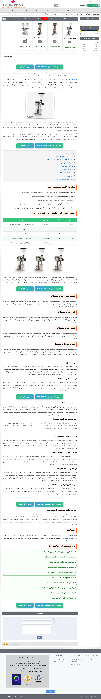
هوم (90, 48)
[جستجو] (82, 23)
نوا (90, 44)
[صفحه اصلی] (13, 4)
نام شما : (55, 619)
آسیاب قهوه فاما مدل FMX (40, 38)
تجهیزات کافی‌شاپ (64, 14)
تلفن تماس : (54, 623)
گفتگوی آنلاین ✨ (50, 691)
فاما (90, 42)
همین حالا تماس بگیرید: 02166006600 (49, 67)
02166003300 (27, 663)
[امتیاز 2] (3, 644)
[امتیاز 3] (4, 644)
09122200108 (11, 665)
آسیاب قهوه (39, 282)
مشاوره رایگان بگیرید (25, 67)
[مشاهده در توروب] (16, 685)
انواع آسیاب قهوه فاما (67, 166)
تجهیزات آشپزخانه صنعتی (77, 14)
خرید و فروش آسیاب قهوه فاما (65, 163)
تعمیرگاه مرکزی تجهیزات (60, 662)
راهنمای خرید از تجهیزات (76, 659)
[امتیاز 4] (5, 644)
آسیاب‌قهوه (54, 14)
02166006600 (35, 663)
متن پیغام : (54, 634)
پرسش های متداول (76, 662)
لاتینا (90, 51)
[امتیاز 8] (8, 644)
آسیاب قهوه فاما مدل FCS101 (69, 38)
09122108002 (19, 665)
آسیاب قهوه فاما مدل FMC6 (54, 38)
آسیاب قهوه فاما (45, 14)
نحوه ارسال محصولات (75, 664)
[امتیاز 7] (7, 644)
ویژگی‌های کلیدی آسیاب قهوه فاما (64, 156)
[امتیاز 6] (6, 644)
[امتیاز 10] (9, 644)
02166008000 (12, 661)
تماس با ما (91, 659)
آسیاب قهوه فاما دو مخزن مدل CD (25, 38)
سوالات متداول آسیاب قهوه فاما (65, 179)
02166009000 (21, 661)
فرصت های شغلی (59, 659)
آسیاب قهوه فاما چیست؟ (66, 173)
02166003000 (19, 663)
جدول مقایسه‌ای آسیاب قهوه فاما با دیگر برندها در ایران (59, 160)
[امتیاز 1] (2, 644)
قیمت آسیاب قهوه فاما (67, 169)
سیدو (90, 46)
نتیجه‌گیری (70, 176)
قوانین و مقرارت (92, 662)
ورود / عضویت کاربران (93, 1)
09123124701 (27, 665)
